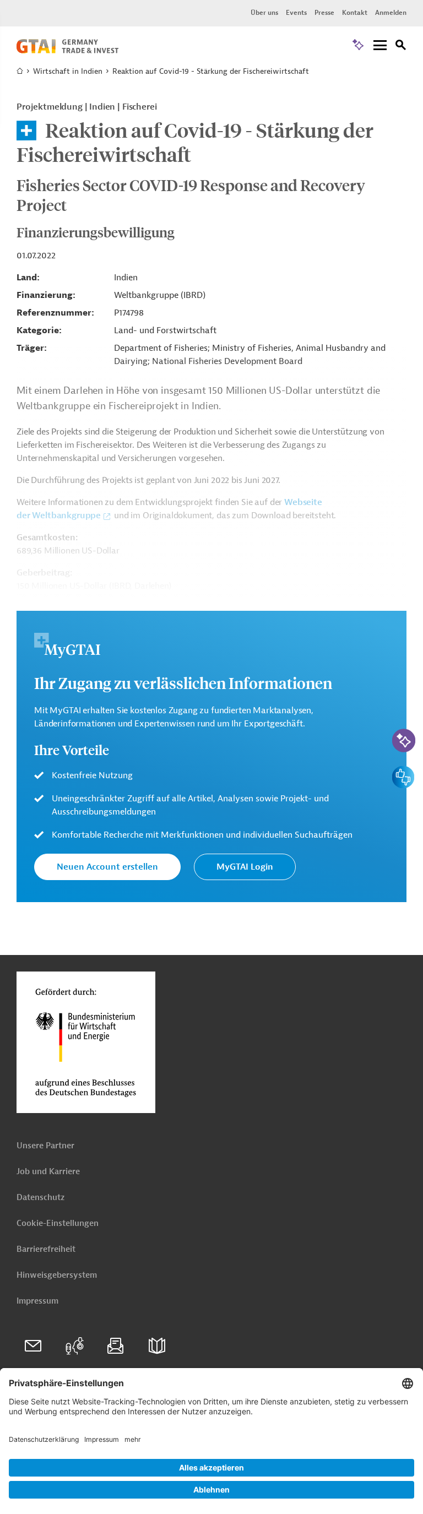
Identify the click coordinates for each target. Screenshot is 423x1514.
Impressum (37, 1301)
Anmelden (390, 12)
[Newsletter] (115, 1346)
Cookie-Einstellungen (58, 1223)
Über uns (264, 12)
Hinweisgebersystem (57, 1275)
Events (296, 12)
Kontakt (354, 12)
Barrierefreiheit (46, 1249)
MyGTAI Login (244, 866)
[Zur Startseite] (67, 50)
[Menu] (380, 46)
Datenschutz (40, 1197)
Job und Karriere (48, 1171)
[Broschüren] (156, 1346)
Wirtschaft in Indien (67, 71)
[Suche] (400, 46)
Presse (324, 12)
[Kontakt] (33, 1346)
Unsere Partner (45, 1146)
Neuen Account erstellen (107, 866)
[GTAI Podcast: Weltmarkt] (74, 1346)
